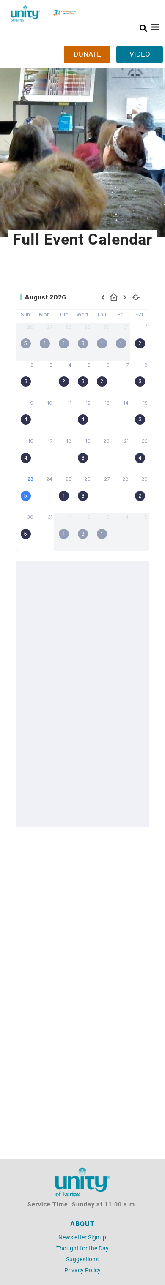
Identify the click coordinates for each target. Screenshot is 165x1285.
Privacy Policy (82, 1270)
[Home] (25, 13)
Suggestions (82, 1259)
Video (139, 54)
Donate (87, 54)
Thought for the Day (82, 1248)
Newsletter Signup (82, 1237)
